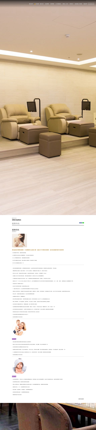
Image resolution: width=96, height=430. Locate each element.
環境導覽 (52, 3)
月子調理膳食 (58, 3)
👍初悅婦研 (36, 3)
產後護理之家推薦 (78, 3)
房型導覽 (47, 3)
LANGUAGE (91, 3)
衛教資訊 (71, 3)
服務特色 (81, 399)
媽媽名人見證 (65, 3)
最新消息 (42, 3)
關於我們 (31, 3)
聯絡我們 (85, 3)
